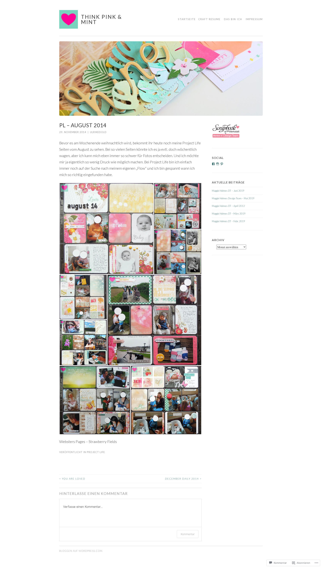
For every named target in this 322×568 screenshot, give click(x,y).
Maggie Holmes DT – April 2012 (228, 205)
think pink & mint (101, 19)
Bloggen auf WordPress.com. (81, 550)
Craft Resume (209, 19)
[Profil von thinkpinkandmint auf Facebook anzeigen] (213, 163)
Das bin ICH (233, 19)
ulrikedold (98, 132)
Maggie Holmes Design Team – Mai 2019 (233, 198)
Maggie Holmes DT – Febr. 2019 (228, 221)
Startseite (187, 19)
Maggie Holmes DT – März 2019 (228, 213)
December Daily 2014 (183, 478)
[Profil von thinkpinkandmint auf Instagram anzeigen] (217, 163)
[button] (106, 228)
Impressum (254, 19)
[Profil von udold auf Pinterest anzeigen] (221, 163)
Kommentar (188, 534)
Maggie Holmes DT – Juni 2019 (228, 190)
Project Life (96, 452)
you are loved (72, 478)
